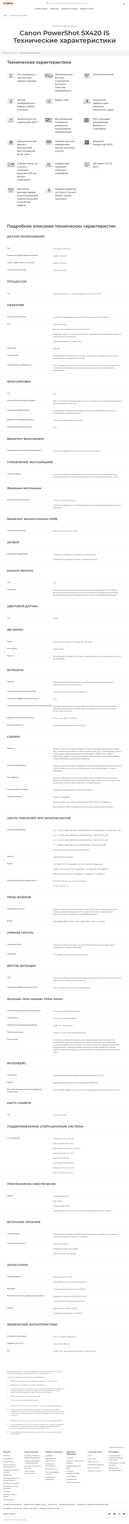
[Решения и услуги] (95, 9)
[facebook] (109, 1514)
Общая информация (10, 53)
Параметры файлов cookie (49, 1508)
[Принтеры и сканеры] (78, 9)
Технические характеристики (29, 53)
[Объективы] (59, 9)
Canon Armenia (9, 1514)
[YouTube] (124, 1514)
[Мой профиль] (124, 3)
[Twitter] (119, 1514)
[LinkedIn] (114, 1514)
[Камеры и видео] (48, 9)
